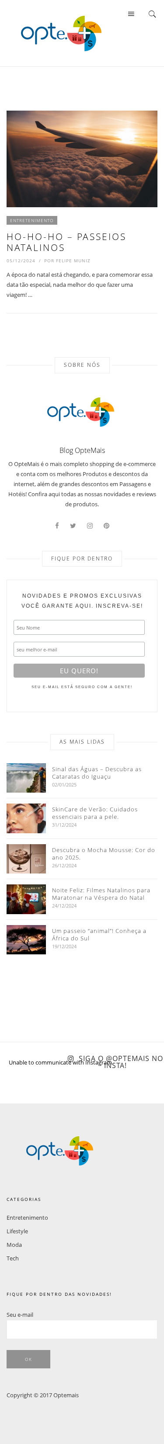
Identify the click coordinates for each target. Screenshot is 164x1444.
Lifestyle (17, 1231)
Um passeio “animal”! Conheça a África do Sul (99, 934)
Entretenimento (32, 220)
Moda (14, 1245)
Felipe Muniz (73, 260)
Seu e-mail (20, 1315)
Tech (13, 1258)
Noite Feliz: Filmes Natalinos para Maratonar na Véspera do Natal (101, 894)
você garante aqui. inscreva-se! (82, 601)
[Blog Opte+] (61, 32)
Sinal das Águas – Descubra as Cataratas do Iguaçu (97, 772)
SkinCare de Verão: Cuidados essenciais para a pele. (95, 813)
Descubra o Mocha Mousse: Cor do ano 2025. (103, 853)
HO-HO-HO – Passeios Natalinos (66, 242)
